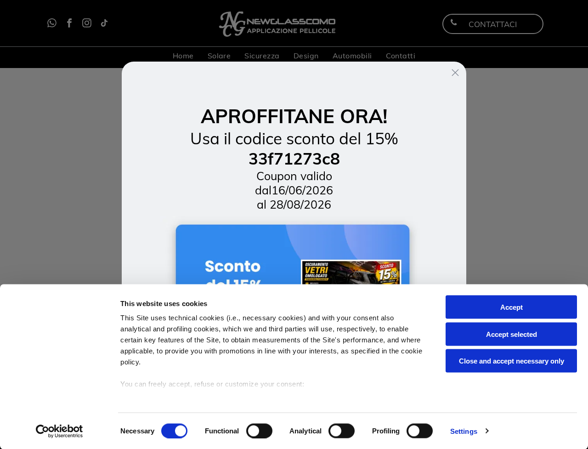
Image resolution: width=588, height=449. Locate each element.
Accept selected (511, 334)
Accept (511, 307)
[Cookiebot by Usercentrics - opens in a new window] (59, 431)
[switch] (259, 430)
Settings (463, 431)
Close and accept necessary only (511, 361)
